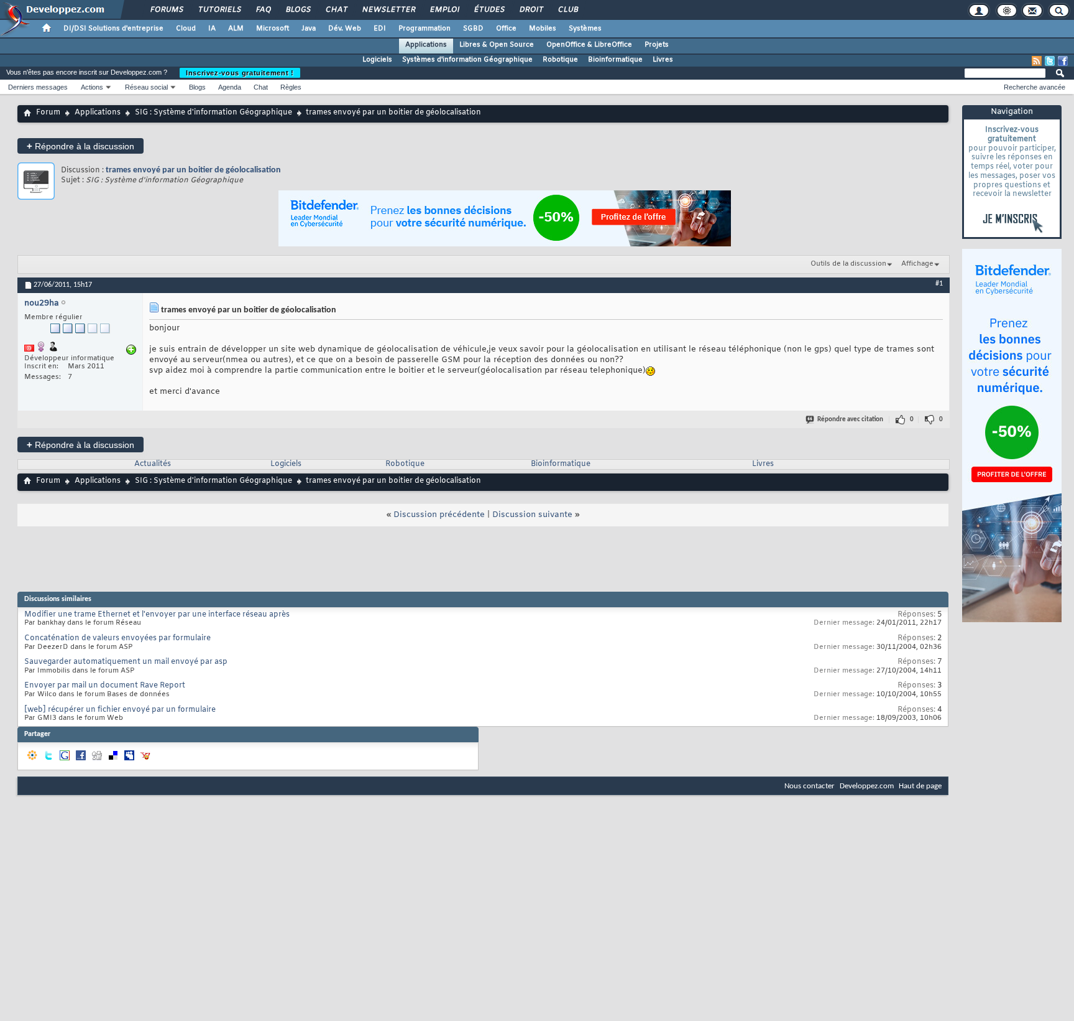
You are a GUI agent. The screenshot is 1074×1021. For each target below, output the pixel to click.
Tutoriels (219, 10)
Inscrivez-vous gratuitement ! (240, 73)
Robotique (560, 59)
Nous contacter (809, 786)
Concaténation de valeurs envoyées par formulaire (117, 638)
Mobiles (542, 28)
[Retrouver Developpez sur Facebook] (1063, 61)
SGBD (473, 28)
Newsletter (388, 10)
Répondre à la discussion (80, 146)
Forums (166, 10)
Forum (48, 113)
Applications (426, 44)
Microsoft (272, 28)
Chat (336, 10)
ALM (236, 28)
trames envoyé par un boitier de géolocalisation (193, 170)
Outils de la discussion (848, 263)
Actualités (152, 464)
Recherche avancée (1034, 87)
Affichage (917, 263)
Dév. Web (344, 28)
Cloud (186, 28)
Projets (657, 44)
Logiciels (377, 59)
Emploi (444, 10)
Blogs (297, 10)
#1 (939, 283)
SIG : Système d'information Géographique (213, 113)
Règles (290, 87)
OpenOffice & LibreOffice (589, 44)
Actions (92, 87)
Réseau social (146, 87)
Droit (531, 10)
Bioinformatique (615, 59)
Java (308, 28)
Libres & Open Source (496, 44)
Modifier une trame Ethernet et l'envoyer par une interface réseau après (157, 615)
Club (567, 10)
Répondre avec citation (850, 419)
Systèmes (585, 28)
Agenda (229, 87)
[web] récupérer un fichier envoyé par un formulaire (120, 710)
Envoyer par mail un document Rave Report (104, 686)
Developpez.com (867, 786)
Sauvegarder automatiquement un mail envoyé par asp (125, 662)
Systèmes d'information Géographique (467, 59)
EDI (380, 28)
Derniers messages (38, 87)
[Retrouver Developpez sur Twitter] (1050, 61)
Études (488, 10)
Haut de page (920, 786)
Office (506, 28)
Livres (663, 59)
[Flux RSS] (1037, 61)
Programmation (424, 28)
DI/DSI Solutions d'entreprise (113, 28)
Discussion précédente (439, 515)
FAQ (263, 10)
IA (212, 28)
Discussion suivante (532, 515)
